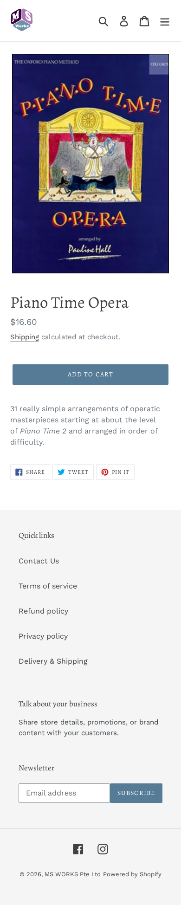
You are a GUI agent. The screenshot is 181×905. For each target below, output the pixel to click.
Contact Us (39, 560)
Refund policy (43, 611)
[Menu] (165, 20)
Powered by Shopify (132, 874)
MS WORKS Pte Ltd (73, 874)
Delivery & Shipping (53, 661)
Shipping (24, 337)
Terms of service (48, 586)
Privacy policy (43, 636)
